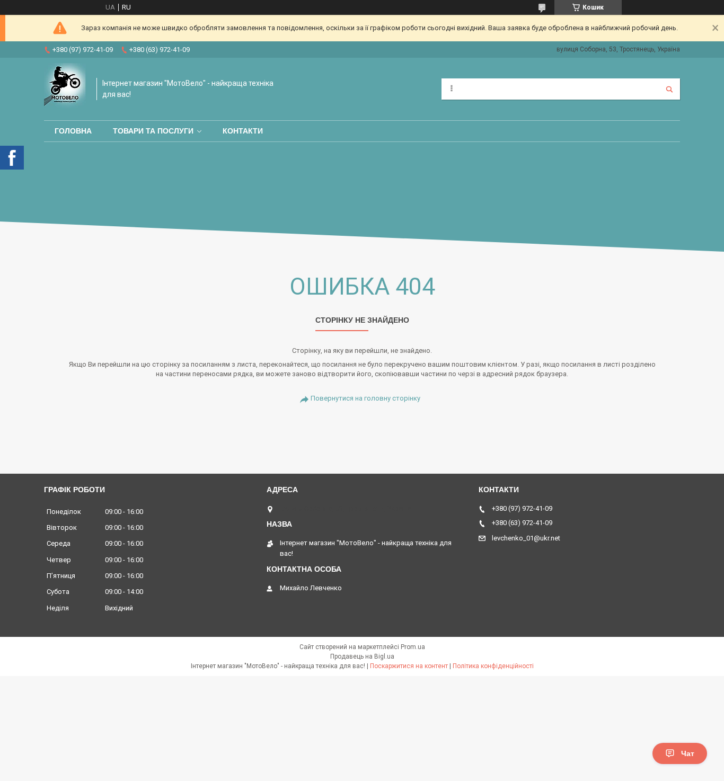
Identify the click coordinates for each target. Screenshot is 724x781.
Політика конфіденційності (493, 666)
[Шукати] (669, 89)
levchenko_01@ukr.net (526, 538)
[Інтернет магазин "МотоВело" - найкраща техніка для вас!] (65, 89)
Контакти (243, 131)
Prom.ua (413, 647)
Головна (73, 131)
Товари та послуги (153, 131)
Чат (687, 753)
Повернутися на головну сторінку (365, 398)
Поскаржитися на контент (409, 666)
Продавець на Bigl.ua (362, 656)
